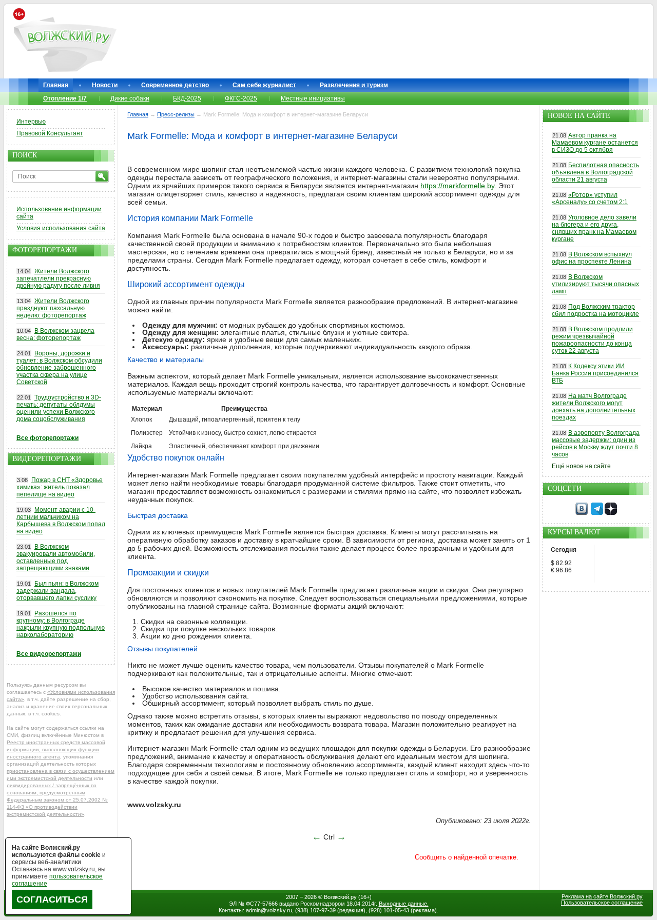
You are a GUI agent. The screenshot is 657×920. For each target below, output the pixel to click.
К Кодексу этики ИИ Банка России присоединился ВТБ (595, 373)
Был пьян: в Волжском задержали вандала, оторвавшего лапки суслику (57, 591)
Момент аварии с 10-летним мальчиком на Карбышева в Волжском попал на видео (60, 520)
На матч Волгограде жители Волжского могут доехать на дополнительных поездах (593, 406)
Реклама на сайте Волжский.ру (602, 896)
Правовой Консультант (49, 133)
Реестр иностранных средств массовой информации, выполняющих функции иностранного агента (56, 749)
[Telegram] (597, 512)
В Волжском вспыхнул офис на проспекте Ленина (592, 258)
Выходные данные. (404, 904)
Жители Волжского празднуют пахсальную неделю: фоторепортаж (52, 308)
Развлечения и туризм (354, 85)
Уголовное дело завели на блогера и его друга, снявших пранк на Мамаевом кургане (594, 228)
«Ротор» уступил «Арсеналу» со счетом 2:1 (590, 198)
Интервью (31, 121)
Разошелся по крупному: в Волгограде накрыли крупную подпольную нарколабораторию (60, 624)
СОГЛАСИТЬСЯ (52, 899)
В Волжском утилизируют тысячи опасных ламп (595, 284)
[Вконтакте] (581, 512)
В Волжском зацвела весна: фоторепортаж (55, 334)
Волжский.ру (340, 897)
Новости (105, 85)
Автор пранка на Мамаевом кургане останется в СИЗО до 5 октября (595, 142)
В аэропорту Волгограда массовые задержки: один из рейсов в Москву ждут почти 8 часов (596, 443)
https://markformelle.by (457, 186)
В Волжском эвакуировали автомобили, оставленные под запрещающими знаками (55, 557)
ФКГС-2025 (241, 98)
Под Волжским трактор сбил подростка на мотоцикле (595, 310)
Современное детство (175, 85)
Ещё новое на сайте (581, 466)
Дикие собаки (129, 98)
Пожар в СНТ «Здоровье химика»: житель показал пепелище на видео (59, 487)
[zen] (611, 512)
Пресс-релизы (176, 114)
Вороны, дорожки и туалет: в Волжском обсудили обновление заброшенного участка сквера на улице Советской (59, 368)
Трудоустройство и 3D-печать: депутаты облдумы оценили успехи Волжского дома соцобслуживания (58, 408)
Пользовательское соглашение (602, 902)
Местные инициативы (313, 98)
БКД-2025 (187, 98)
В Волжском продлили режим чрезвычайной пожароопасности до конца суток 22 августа (592, 340)
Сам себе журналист (264, 85)
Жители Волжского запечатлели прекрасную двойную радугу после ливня (58, 278)
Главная (55, 85)
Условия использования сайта (60, 228)
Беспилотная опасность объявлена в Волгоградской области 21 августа (595, 172)
